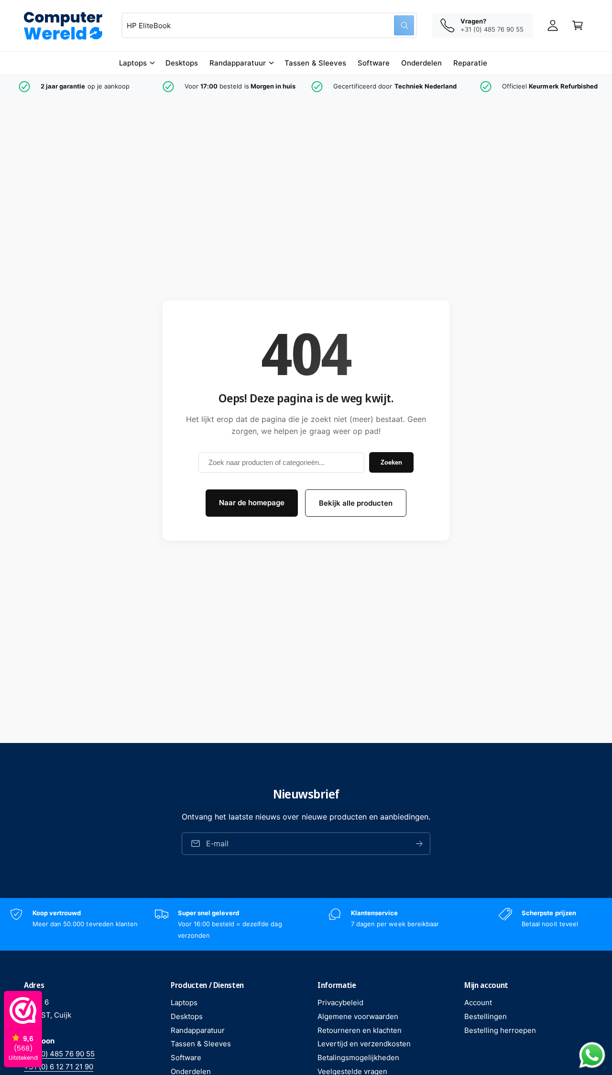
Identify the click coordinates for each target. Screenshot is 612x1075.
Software (186, 1057)
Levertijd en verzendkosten (364, 1043)
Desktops (187, 1016)
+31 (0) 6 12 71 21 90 (58, 1066)
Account (478, 1002)
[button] (136, 63)
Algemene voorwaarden (357, 1016)
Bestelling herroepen (500, 1030)
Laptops (133, 62)
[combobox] (269, 25)
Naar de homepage (251, 502)
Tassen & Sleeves (201, 1043)
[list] (306, 86)
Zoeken (391, 462)
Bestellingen (485, 1016)
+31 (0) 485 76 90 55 (59, 1053)
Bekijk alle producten (356, 503)
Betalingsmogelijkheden (358, 1057)
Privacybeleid (340, 1002)
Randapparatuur (237, 62)
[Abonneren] (419, 843)
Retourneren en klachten (359, 1030)
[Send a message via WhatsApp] (592, 1055)
